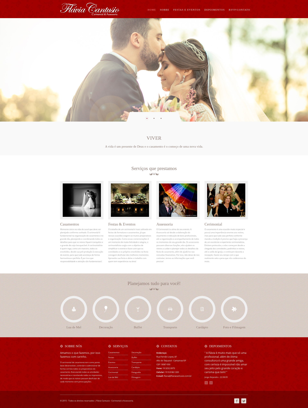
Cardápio (136, 367)
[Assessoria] (178, 200)
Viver (154, 138)
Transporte (136, 362)
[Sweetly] (90, 9)
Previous (206, 382)
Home (152, 10)
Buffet (134, 357)
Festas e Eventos (186, 10)
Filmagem (136, 377)
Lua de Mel (113, 377)
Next (211, 382)
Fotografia (136, 372)
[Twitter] (243, 402)
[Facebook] (236, 402)
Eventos (111, 362)
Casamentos (114, 352)
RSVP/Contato (239, 10)
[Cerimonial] (226, 200)
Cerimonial (113, 372)
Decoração (136, 352)
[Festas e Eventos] (130, 200)
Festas (111, 357)
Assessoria (113, 367)
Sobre (164, 10)
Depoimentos (214, 10)
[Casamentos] (82, 200)
